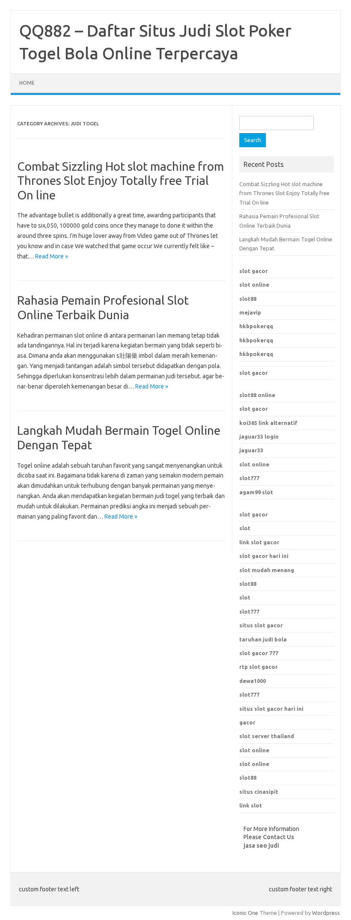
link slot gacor (259, 542)
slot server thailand (266, 736)
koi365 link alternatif (268, 423)
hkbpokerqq (256, 326)
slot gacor (253, 271)
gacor (247, 722)
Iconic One (245, 913)
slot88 (247, 299)
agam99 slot (256, 492)
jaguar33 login (259, 436)
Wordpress (326, 913)
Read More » (51, 256)
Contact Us (278, 837)
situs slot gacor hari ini (271, 709)
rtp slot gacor (258, 667)
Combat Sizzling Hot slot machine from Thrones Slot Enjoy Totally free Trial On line (120, 181)
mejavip (250, 312)
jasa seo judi (261, 845)
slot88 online (257, 395)
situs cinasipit (258, 792)
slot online (254, 285)
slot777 (249, 478)
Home (27, 83)
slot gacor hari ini (264, 556)
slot (244, 528)
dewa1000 (252, 681)
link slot (250, 805)
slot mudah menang (266, 570)
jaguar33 (251, 450)
